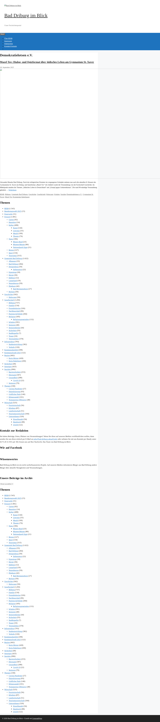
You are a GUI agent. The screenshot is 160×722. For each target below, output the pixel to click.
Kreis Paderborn (15, 361)
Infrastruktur (9, 342)
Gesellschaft (41, 194)
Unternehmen (14, 416)
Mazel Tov (8, 197)
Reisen (11, 250)
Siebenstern (17, 270)
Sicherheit (13, 331)
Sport (11, 253)
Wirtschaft (8, 403)
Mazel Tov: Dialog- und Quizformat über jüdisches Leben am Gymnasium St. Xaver (47, 62)
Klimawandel (14, 397)
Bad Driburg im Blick (26, 15)
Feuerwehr (8, 214)
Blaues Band (18, 242)
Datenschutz (8, 44)
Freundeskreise (14, 308)
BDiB (2, 194)
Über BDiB (8, 38)
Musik (15, 233)
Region (7, 355)
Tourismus (13, 256)
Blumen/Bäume (19, 244)
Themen (7, 386)
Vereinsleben (14, 339)
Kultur (11, 225)
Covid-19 (16, 380)
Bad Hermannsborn (20, 289)
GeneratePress (37, 718)
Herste (11, 275)
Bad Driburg (13, 264)
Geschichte (32, 194)
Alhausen (12, 261)
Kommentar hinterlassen (21, 197)
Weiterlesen (12, 190)
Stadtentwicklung (15, 344)
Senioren (12, 325)
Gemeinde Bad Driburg (19, 194)
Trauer (11, 336)
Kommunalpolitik (11, 350)
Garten (11, 220)
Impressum (8, 41)
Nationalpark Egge (20, 247)
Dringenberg (14, 267)
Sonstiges (8, 367)
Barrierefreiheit (15, 372)
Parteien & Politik (15, 314)
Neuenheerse (14, 283)
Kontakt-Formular (10, 46)
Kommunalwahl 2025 (12, 353)
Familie (11, 306)
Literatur (16, 231)
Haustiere (12, 222)
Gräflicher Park (15, 394)
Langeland (13, 281)
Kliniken (12, 408)
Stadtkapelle (13, 333)
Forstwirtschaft (14, 405)
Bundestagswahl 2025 (12, 211)
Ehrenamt (12, 375)
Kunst (15, 228)
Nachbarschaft (14, 311)
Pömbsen (12, 286)
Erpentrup (12, 272)
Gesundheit (13, 378)
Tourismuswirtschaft (16, 414)
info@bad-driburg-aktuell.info (45, 439)
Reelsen (12, 292)
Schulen (57, 194)
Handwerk (17, 422)
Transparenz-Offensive (17, 400)
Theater (16, 236)
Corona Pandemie (15, 389)
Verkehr (12, 347)
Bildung (8, 194)
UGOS (15, 425)
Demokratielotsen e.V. (74, 194)
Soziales (63, 194)
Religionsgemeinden (21, 319)
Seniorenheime (14, 328)
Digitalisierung (14, 392)
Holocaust (49, 194)
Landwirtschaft (14, 411)
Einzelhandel (18, 419)
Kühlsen (12, 278)
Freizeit (7, 217)
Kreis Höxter (14, 358)
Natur (11, 239)
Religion (12, 317)
